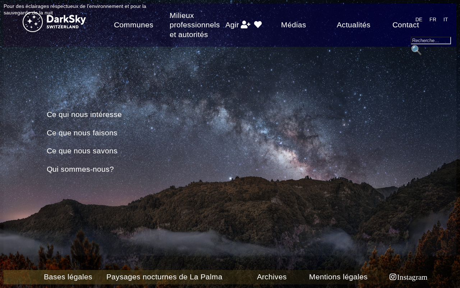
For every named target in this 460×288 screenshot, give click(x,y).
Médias (293, 25)
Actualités (354, 25)
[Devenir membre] (245, 25)
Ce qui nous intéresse (84, 114)
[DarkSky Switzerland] (57, 23)
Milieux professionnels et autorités (195, 25)
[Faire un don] (257, 25)
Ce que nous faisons (82, 133)
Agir (232, 25)
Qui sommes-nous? (80, 169)
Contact (405, 25)
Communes (133, 25)
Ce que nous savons (82, 151)
